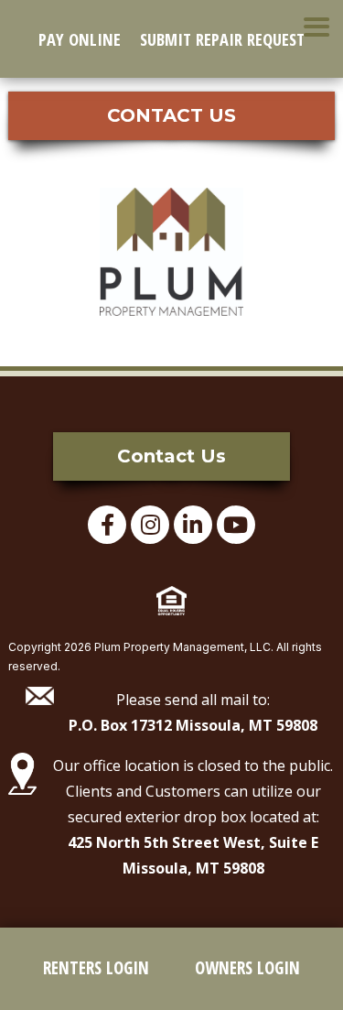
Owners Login (247, 968)
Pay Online (79, 38)
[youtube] (236, 524)
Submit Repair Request (222, 38)
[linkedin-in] (193, 524)
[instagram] (150, 524)
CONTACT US (171, 115)
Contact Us (171, 456)
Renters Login (96, 968)
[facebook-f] (107, 524)
